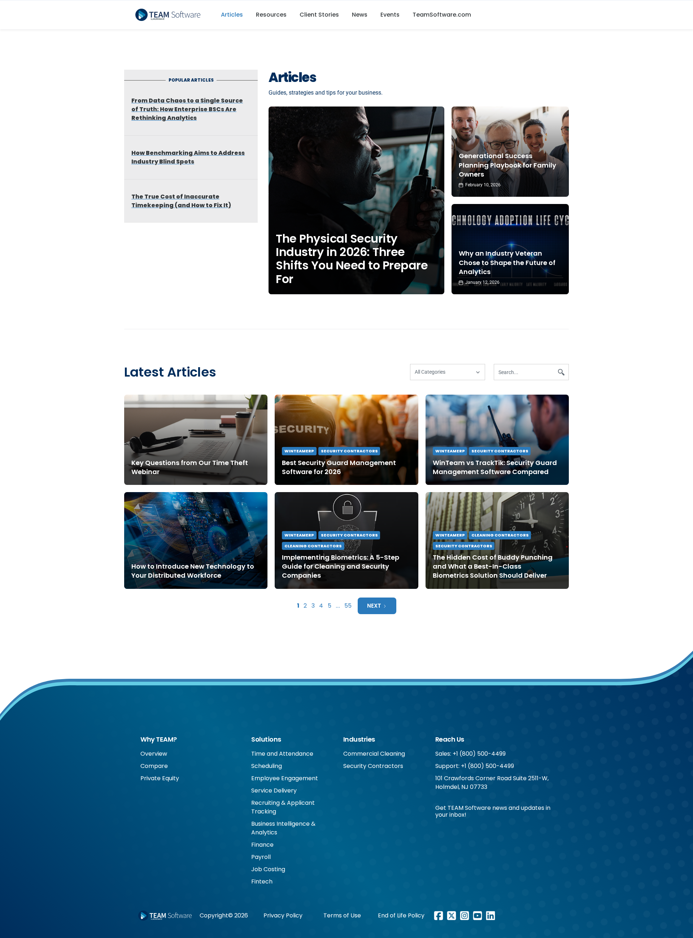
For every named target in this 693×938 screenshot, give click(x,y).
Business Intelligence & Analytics (283, 828)
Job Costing (268, 869)
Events (390, 14)
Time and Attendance (282, 754)
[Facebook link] (438, 916)
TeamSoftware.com (442, 14)
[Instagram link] (464, 916)
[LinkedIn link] (490, 916)
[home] (170, 15)
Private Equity (159, 778)
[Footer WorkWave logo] (165, 916)
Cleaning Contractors (313, 546)
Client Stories (319, 14)
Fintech (262, 881)
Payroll (261, 857)
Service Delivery (274, 790)
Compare (154, 766)
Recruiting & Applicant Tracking (283, 807)
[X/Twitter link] (451, 916)
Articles (232, 14)
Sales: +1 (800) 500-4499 (470, 754)
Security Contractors (349, 451)
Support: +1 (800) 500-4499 (474, 766)
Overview (153, 754)
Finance (262, 845)
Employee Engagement (284, 778)
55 (348, 606)
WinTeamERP (299, 451)
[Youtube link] (477, 916)
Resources (271, 14)
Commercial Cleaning (374, 754)
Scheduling (266, 766)
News (359, 14)
